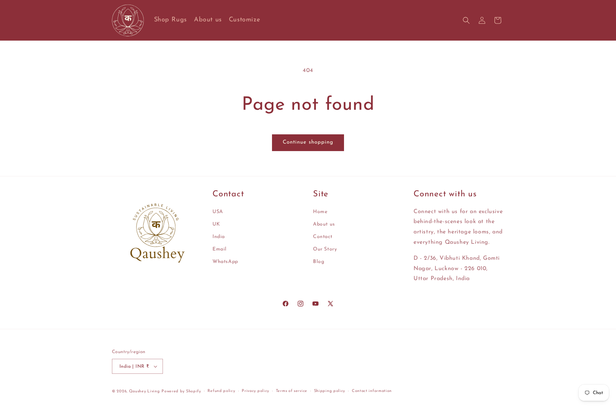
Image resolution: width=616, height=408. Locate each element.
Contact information (372, 391)
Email (219, 249)
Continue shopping (308, 142)
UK (216, 224)
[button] (466, 20)
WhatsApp (225, 261)
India (218, 236)
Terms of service (291, 391)
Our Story (325, 249)
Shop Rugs (170, 20)
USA (217, 212)
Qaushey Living (144, 391)
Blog (318, 261)
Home (320, 212)
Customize (244, 20)
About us (208, 20)
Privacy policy (255, 391)
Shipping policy (329, 391)
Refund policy (221, 391)
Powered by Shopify (181, 391)
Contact (322, 236)
